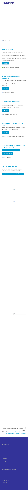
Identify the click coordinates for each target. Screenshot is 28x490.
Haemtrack (4, 471)
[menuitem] (24, 3)
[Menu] (24, 3)
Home (3, 442)
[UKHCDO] (11, 3)
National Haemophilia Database (9, 469)
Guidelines (4, 458)
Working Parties (5, 461)
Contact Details (5, 480)
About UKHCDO (5, 444)
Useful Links (4, 482)
